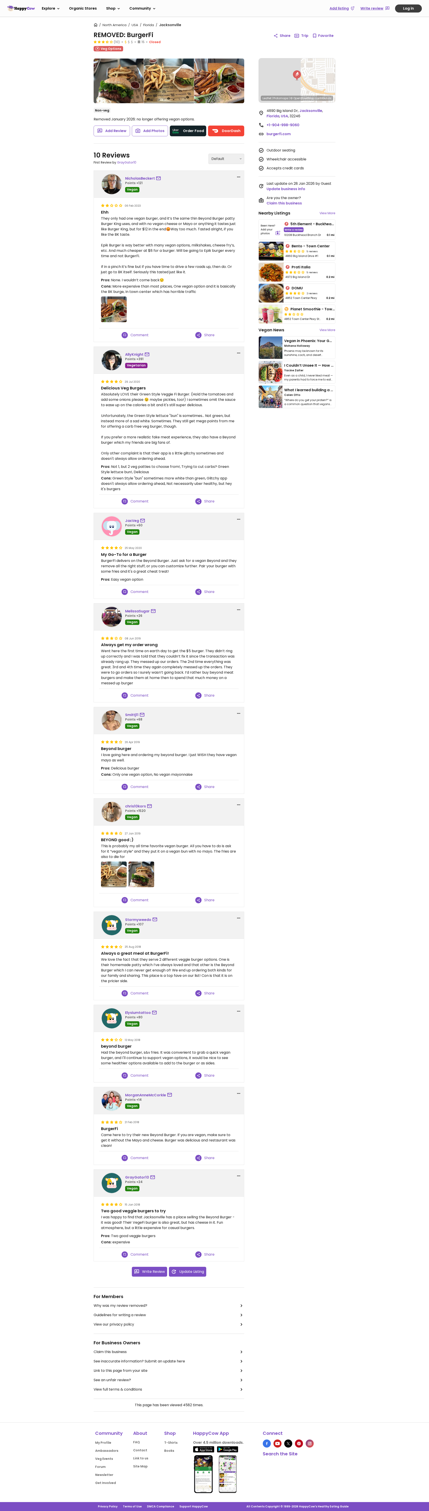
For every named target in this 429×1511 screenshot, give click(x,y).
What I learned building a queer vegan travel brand (331, 390)
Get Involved (105, 1483)
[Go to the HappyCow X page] (288, 1444)
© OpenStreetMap (302, 98)
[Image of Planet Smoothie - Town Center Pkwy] (270, 314)
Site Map (140, 1466)
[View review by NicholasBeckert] (111, 184)
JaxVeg (132, 520)
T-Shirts (171, 1442)
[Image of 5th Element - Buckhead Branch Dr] (270, 230)
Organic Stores (83, 8)
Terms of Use (132, 1506)
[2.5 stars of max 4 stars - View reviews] (295, 251)
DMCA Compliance (160, 1506)
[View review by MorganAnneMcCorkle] (111, 1100)
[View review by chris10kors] (111, 812)
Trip (304, 35)
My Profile (103, 1442)
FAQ (136, 1442)
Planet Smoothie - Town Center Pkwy (324, 309)
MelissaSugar (137, 611)
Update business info (286, 188)
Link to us (140, 1458)
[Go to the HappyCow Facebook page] (267, 1444)
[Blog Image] (270, 347)
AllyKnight (134, 354)
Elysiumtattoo (138, 1012)
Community (140, 8)
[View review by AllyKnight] (111, 360)
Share (285, 35)
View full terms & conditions (118, 1389)
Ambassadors (106, 1450)
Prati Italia (301, 267)
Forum (100, 1467)
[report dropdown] (238, 177)
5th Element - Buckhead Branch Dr (321, 224)
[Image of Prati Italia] (271, 272)
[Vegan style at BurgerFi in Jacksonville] (169, 81)
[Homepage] (21, 8)
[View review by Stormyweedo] (111, 925)
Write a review (294, 229)
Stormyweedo (138, 919)
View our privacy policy (114, 1324)
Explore (48, 8)
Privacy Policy (108, 1506)
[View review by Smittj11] (111, 720)
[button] (297, 75)
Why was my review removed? (120, 1305)
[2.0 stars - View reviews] (294, 314)
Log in (408, 8)
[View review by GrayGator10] (111, 1183)
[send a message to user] (159, 178)
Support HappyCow (193, 1506)
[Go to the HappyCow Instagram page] (310, 1444)
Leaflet (267, 98)
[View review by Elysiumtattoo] (111, 1018)
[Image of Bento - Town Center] (271, 251)
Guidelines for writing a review (120, 1315)
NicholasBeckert (140, 178)
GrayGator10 (126, 162)
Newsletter (104, 1475)
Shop (111, 8)
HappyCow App (211, 1433)
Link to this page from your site (120, 1370)
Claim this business (110, 1351)
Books (169, 1450)
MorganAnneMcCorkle (145, 1095)
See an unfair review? (112, 1380)
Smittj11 (132, 714)
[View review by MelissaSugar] (111, 617)
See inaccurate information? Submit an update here (139, 1361)
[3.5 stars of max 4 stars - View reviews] (103, 42)
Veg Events (104, 1458)
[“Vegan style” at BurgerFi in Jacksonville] (119, 82)
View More (327, 213)
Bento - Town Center (311, 246)
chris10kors (135, 806)
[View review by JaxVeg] (111, 526)
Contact (140, 1450)
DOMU (297, 288)
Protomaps (280, 98)
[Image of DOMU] (271, 293)
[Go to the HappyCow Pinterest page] (299, 1444)
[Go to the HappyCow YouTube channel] (277, 1444)
